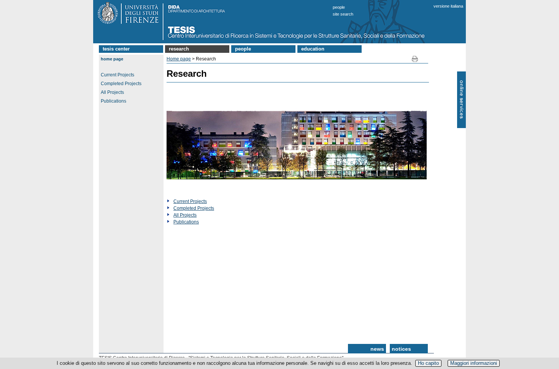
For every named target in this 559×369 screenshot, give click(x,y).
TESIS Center (116, 49)
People (339, 7)
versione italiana (448, 6)
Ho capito (428, 363)
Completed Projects (121, 83)
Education (312, 49)
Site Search (343, 14)
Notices (401, 349)
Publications (113, 101)
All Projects (112, 92)
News (377, 349)
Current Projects (117, 75)
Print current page (415, 59)
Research (179, 49)
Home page (112, 59)
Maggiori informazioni (473, 363)
